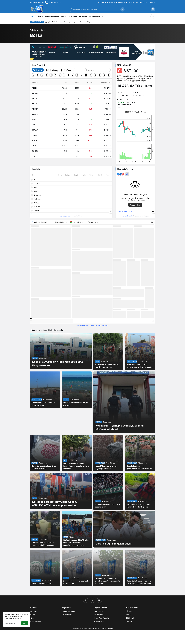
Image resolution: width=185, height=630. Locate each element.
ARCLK (35, 114)
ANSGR (35, 109)
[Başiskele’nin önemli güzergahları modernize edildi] (140, 453)
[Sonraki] (48, 22)
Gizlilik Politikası (10, 623)
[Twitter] (92, 600)
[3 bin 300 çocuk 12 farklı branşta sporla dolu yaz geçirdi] (140, 351)
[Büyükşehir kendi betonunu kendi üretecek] (45, 389)
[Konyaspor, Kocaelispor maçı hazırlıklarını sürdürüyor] (108, 351)
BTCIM (34, 140)
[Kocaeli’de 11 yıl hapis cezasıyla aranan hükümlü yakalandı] (124, 402)
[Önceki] (46, 22)
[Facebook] (85, 600)
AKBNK (35, 93)
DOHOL (35, 151)
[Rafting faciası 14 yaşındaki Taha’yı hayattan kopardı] (140, 491)
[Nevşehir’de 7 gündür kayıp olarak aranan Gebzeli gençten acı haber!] (108, 568)
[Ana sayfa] (32, 16)
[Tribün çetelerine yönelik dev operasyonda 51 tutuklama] (45, 529)
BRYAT (35, 130)
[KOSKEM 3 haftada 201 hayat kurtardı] (77, 389)
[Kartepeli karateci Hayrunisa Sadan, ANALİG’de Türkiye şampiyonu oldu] (61, 491)
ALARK (35, 104)
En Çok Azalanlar (67, 70)
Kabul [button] (25, 623)
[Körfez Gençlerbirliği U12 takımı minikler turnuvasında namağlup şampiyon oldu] (77, 529)
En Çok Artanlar (52, 70)
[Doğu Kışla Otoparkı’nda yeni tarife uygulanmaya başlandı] (140, 568)
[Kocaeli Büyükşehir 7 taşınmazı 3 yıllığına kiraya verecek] (61, 351)
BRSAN (35, 125)
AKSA (34, 98)
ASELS (34, 119)
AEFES (34, 88)
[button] (153, 9)
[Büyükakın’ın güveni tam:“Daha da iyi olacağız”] (77, 568)
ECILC (34, 156)
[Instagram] (99, 600)
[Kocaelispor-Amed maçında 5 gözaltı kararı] (108, 491)
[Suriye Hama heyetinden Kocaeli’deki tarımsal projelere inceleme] (77, 453)
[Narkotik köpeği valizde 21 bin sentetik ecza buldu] (45, 453)
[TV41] (37, 9)
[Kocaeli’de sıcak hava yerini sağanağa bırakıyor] (108, 453)
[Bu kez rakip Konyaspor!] (45, 568)
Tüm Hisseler (38, 70)
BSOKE (35, 135)
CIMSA (35, 146)
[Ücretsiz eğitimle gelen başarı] (124, 529)
